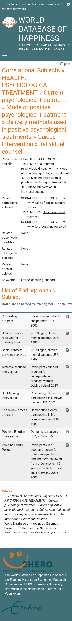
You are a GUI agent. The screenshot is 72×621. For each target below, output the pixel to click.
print (66, 64)
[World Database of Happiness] (9, 31)
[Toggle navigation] (5, 55)
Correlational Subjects (31, 70)
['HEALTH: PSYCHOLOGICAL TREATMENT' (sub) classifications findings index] (10, 164)
